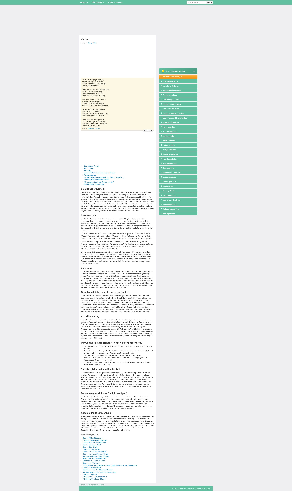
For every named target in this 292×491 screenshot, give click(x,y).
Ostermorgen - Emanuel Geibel (94, 461)
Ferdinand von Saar (94, 128)
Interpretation (89, 168)
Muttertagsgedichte (170, 154)
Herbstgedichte (168, 127)
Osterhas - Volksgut (90, 474)
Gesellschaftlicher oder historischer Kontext (99, 173)
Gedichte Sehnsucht (170, 109)
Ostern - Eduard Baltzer (91, 449)
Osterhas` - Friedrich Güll (92, 467)
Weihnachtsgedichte (170, 209)
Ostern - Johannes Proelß (92, 445)
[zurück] (144, 131)
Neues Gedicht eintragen (172, 77)
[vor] (151, 131)
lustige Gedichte (169, 150)
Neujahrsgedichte (169, 159)
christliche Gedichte (170, 86)
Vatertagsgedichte (169, 204)
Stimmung (87, 170)
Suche (209, 2)
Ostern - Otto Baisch (90, 447)
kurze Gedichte (168, 140)
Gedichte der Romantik (171, 104)
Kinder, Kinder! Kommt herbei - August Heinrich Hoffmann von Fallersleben (110, 465)
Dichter (209, 489)
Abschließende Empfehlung (94, 184)
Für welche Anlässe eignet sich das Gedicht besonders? (104, 177)
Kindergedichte (168, 136)
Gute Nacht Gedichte (170, 122)
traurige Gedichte (169, 195)
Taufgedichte (167, 186)
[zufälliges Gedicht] (148, 131)
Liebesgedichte (168, 145)
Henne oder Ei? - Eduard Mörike (94, 458)
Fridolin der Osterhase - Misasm (94, 479)
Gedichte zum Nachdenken (173, 113)
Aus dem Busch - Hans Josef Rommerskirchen (99, 472)
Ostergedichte (92, 43)
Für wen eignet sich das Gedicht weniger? (99, 182)
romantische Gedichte (171, 172)
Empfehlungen (200, 489)
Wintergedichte (168, 213)
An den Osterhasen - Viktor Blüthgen (96, 456)
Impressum (191, 489)
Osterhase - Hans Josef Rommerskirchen (98, 470)
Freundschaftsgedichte (171, 90)
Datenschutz (182, 489)
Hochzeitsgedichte (169, 131)
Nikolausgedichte (169, 163)
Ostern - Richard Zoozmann (93, 438)
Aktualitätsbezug (90, 175)
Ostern (102, 484)
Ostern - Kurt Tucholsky (91, 463)
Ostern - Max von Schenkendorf (94, 442)
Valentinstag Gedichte (171, 200)
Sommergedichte (169, 181)
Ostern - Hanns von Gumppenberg (95, 454)
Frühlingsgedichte (169, 95)
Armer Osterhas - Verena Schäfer (95, 477)
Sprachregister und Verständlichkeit (96, 179)
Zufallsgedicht (99, 2)
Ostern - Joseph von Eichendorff (94, 451)
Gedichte (84, 2)
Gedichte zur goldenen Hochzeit (175, 118)
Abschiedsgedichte (170, 81)
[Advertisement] (117, 62)
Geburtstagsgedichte (170, 99)
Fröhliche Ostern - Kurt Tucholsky (95, 440)
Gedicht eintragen (116, 2)
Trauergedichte (168, 191)
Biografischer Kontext (91, 166)
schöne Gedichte (169, 177)
